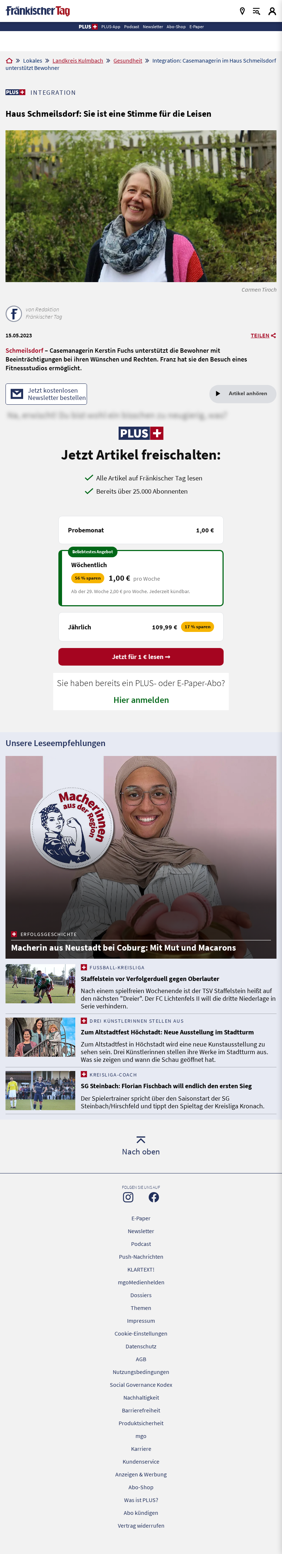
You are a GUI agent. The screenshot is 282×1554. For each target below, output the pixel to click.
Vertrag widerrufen (141, 1525)
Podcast (141, 1243)
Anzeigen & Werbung (141, 1474)
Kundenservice (141, 1461)
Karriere (141, 1448)
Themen (141, 1307)
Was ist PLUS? (141, 1500)
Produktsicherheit (141, 1423)
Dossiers (141, 1295)
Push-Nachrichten (141, 1256)
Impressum (141, 1320)
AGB (141, 1359)
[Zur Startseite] (9, 61)
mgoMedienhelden (141, 1282)
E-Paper (141, 1218)
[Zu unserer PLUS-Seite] (15, 92)
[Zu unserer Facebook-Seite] (153, 1197)
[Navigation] (242, 11)
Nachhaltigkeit (141, 1397)
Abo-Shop (141, 1487)
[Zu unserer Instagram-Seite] (128, 1197)
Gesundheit (127, 60)
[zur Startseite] (38, 10)
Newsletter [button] (153, 26)
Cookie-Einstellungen (141, 1333)
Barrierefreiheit (141, 1410)
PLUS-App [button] (110, 26)
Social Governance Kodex (141, 1384)
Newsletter (141, 1231)
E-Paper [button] (196, 26)
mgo (141, 1435)
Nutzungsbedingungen (141, 1371)
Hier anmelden (141, 699)
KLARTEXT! (141, 1269)
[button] (88, 27)
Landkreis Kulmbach (78, 60)
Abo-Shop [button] (176, 26)
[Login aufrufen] (272, 11)
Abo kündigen (141, 1512)
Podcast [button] (131, 26)
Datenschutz (141, 1346)
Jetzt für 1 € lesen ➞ (141, 656)
